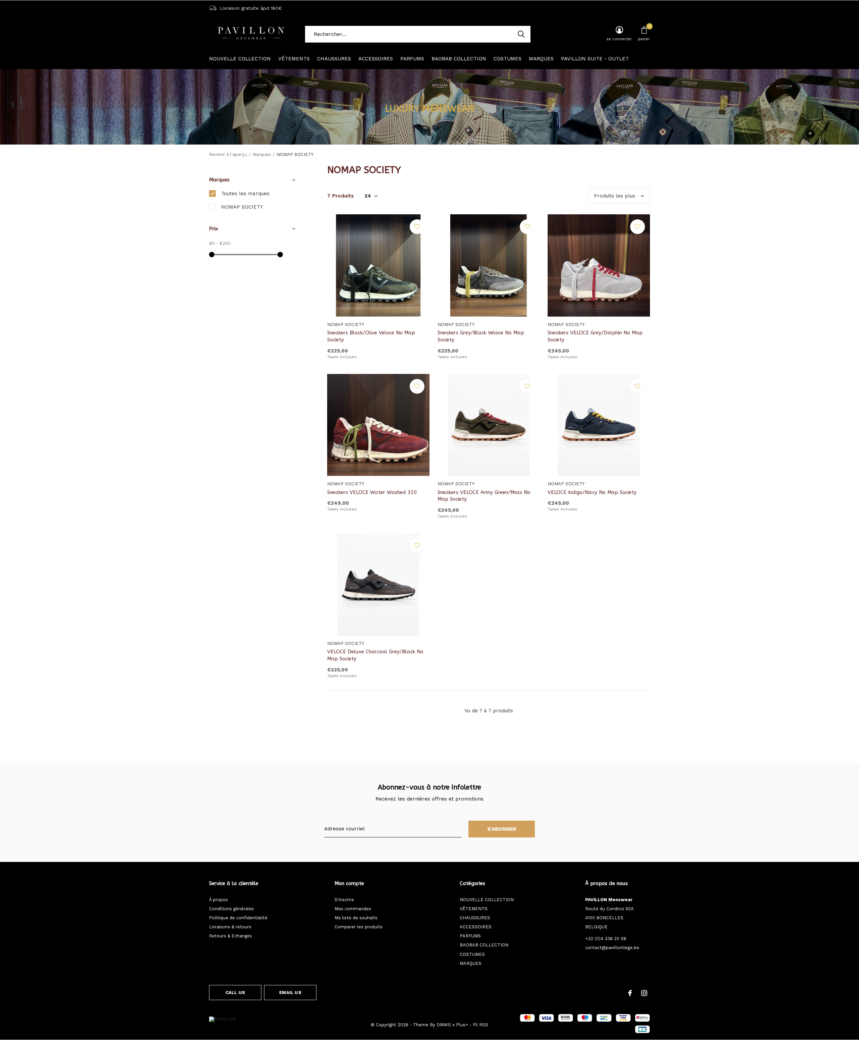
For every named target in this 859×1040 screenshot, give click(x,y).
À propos (218, 899)
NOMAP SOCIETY (242, 207)
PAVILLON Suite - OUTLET (595, 59)
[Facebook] (630, 993)
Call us (235, 992)
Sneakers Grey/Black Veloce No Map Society (481, 336)
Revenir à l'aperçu (228, 154)
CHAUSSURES (334, 59)
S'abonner (501, 829)
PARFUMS (412, 59)
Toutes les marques (245, 193)
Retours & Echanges (230, 935)
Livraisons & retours (230, 926)
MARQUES (541, 59)
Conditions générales (231, 908)
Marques (262, 154)
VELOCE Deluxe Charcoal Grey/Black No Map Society (375, 655)
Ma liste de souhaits (356, 917)
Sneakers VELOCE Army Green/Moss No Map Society (484, 495)
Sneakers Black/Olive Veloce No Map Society (371, 336)
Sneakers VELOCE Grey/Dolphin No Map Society (595, 336)
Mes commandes (353, 908)
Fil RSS (480, 1024)
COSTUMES (507, 59)
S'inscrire (344, 899)
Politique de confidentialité (238, 917)
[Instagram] (644, 993)
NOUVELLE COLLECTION (240, 59)
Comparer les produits (359, 926)
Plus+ (462, 1024)
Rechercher (521, 34)
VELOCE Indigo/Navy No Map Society (592, 492)
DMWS (444, 1024)
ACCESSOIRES (375, 59)
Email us (290, 992)
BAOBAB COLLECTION (459, 59)
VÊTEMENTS (294, 59)
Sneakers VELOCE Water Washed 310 (372, 492)
